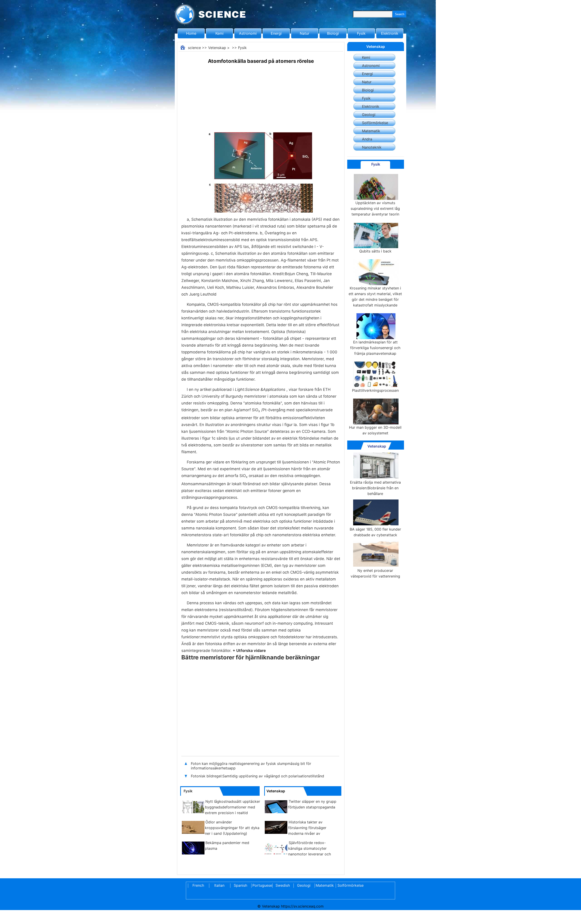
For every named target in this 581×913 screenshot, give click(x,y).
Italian (219, 885)
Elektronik (389, 33)
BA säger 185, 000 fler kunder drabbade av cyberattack (375, 532)
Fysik (361, 33)
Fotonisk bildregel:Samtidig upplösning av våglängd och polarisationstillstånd (257, 776)
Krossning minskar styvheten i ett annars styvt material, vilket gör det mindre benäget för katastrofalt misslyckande (375, 296)
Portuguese (261, 885)
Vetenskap (217, 47)
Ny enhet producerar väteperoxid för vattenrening (375, 573)
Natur (304, 33)
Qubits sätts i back (375, 251)
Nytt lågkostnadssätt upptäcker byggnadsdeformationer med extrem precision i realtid (232, 807)
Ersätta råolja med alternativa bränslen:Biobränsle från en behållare (375, 488)
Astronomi (248, 33)
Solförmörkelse (375, 122)
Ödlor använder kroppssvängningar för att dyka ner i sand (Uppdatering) (232, 828)
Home (191, 33)
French (198, 885)
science (194, 47)
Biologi (333, 33)
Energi (276, 33)
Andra (367, 139)
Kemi (219, 33)
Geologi (368, 114)
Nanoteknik (372, 147)
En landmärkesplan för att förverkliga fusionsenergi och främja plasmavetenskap (375, 348)
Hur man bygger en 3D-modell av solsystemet (375, 430)
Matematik (371, 131)
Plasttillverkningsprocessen (375, 390)
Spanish (240, 885)
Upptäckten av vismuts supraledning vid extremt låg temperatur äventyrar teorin (375, 208)
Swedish (283, 885)
